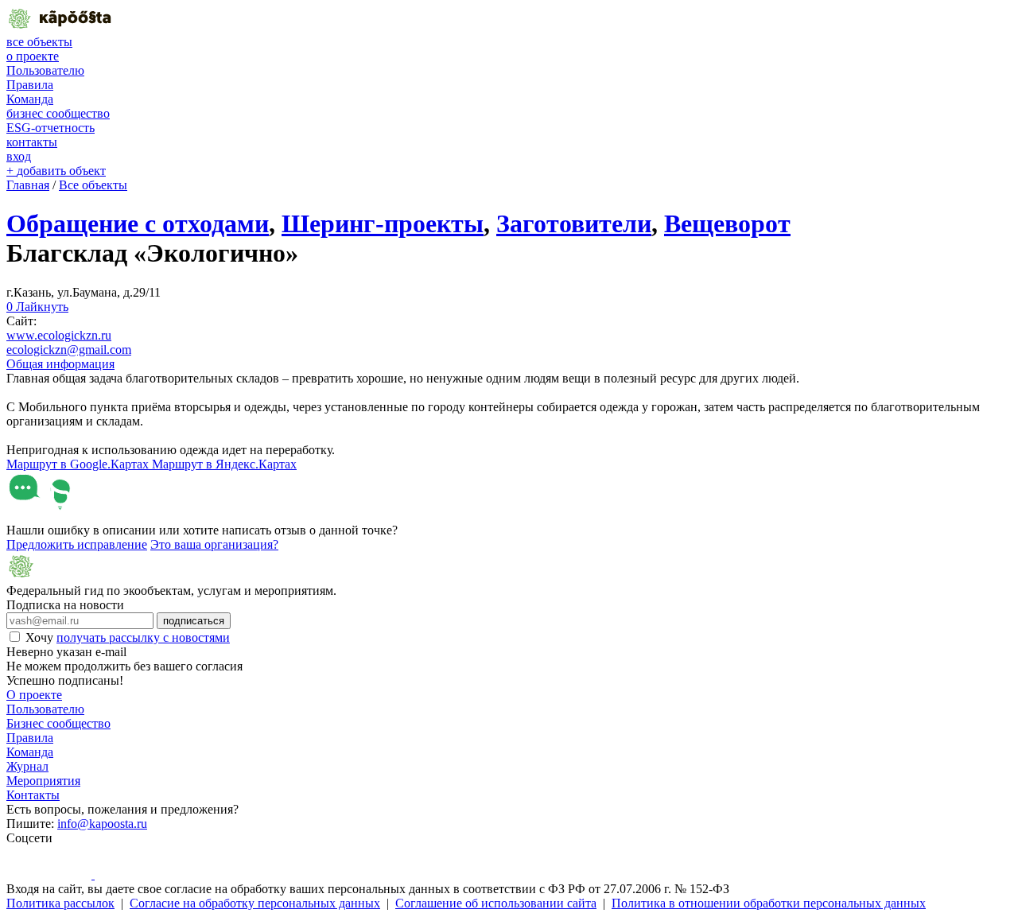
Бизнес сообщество (58, 723)
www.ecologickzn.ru (58, 335)
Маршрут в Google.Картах (79, 464)
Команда (29, 99)
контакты (31, 142)
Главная (27, 185)
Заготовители (573, 223)
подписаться (193, 621)
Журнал (27, 766)
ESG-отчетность (50, 127)
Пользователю (45, 70)
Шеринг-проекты (383, 223)
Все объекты (93, 185)
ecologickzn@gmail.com (68, 349)
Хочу (127, 637)
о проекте (32, 56)
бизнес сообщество (58, 113)
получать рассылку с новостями (143, 637)
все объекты (39, 42)
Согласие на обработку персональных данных (255, 903)
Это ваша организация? (214, 544)
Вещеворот (727, 223)
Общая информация (60, 364)
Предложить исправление (76, 544)
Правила (29, 84)
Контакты (33, 795)
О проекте (34, 694)
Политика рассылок (60, 903)
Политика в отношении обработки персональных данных (769, 903)
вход (18, 156)
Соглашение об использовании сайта (495, 903)
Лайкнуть (37, 306)
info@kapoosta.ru (102, 823)
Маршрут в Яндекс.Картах (224, 464)
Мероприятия (43, 780)
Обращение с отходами (137, 223)
